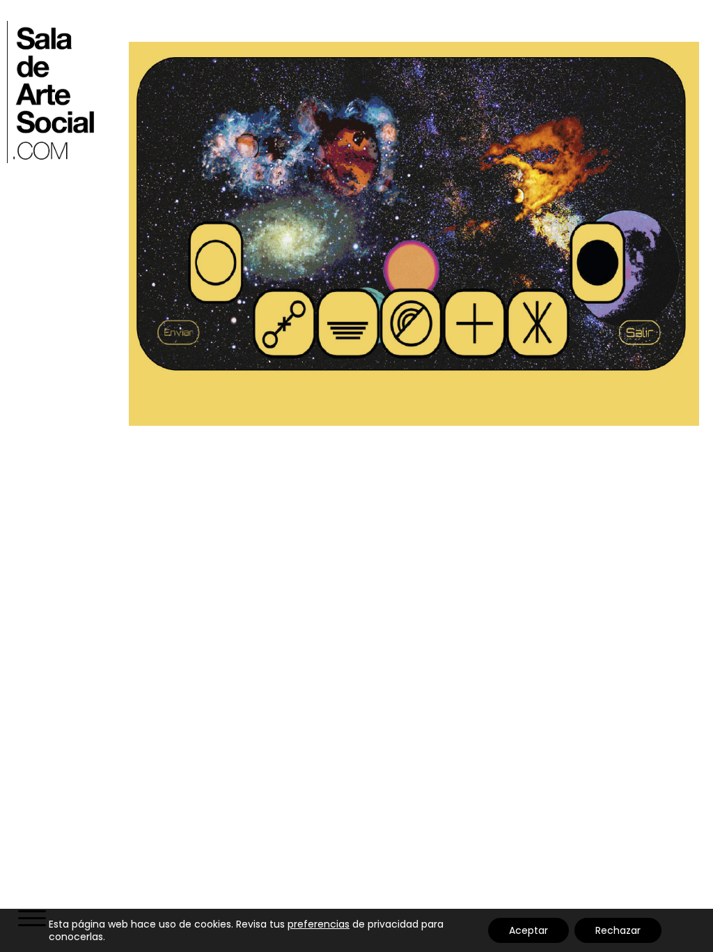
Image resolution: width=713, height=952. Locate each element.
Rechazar (618, 930)
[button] (30, 920)
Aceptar (528, 930)
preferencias (319, 924)
